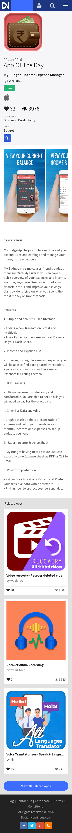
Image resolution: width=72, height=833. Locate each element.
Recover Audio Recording (25, 665)
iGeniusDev (14, 81)
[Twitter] (32, 825)
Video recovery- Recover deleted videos (36, 575)
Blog (10, 801)
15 (12, 769)
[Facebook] (24, 825)
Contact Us (24, 801)
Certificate (42, 801)
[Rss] (48, 825)
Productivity (26, 120)
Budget (9, 130)
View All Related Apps (36, 786)
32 (12, 107)
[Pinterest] (40, 825)
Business (10, 120)
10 (12, 590)
